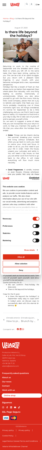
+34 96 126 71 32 (8, 363)
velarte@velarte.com (10, 366)
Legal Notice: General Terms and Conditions (20, 441)
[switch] (36, 226)
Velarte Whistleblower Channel (15, 446)
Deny (21, 270)
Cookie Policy (7, 436)
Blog (12, 18)
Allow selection (21, 264)
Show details (29, 250)
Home (5, 18)
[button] (18, 329)
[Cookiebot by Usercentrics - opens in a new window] (29, 178)
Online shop (10, 395)
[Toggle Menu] (4, 5)
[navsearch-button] (27, 4)
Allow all (21, 257)
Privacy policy (8, 430)
